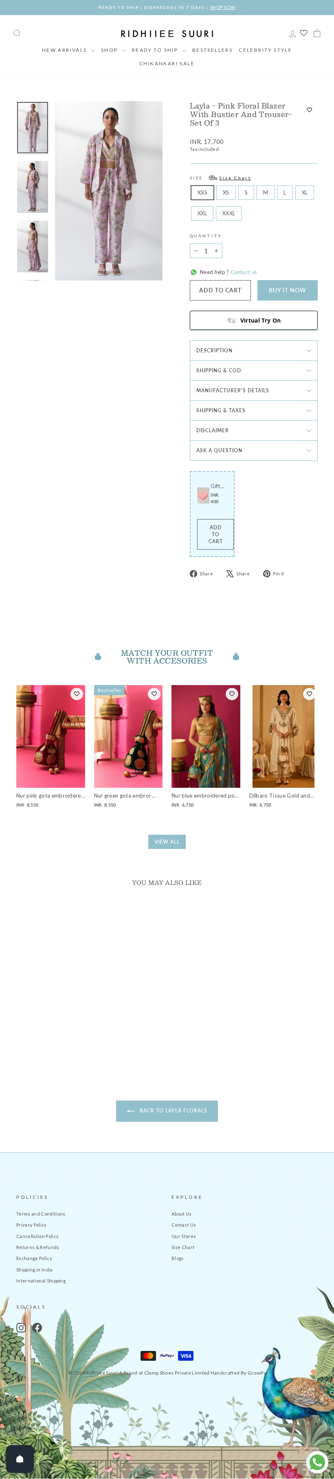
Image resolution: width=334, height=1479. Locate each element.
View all (167, 842)
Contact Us (183, 1224)
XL (305, 192)
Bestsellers (212, 50)
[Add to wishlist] (309, 110)
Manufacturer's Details (232, 390)
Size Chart (182, 1247)
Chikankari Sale (167, 63)
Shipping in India (34, 1269)
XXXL (228, 213)
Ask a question (219, 450)
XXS (202, 192)
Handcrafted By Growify (238, 1373)
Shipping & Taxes (221, 410)
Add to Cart (216, 534)
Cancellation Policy (37, 1236)
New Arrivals (65, 50)
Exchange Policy (34, 1258)
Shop (110, 50)
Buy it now (287, 290)
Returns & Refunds (37, 1247)
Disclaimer (212, 430)
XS (226, 192)
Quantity (206, 235)
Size (220, 177)
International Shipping (41, 1280)
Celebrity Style (265, 50)
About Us (181, 1213)
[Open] (20, 1459)
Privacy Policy (31, 1224)
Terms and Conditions (41, 1213)
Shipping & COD (218, 370)
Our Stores (183, 1236)
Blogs (177, 1258)
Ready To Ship (156, 50)
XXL (202, 213)
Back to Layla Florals (172, 1111)
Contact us (243, 272)
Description (214, 350)
